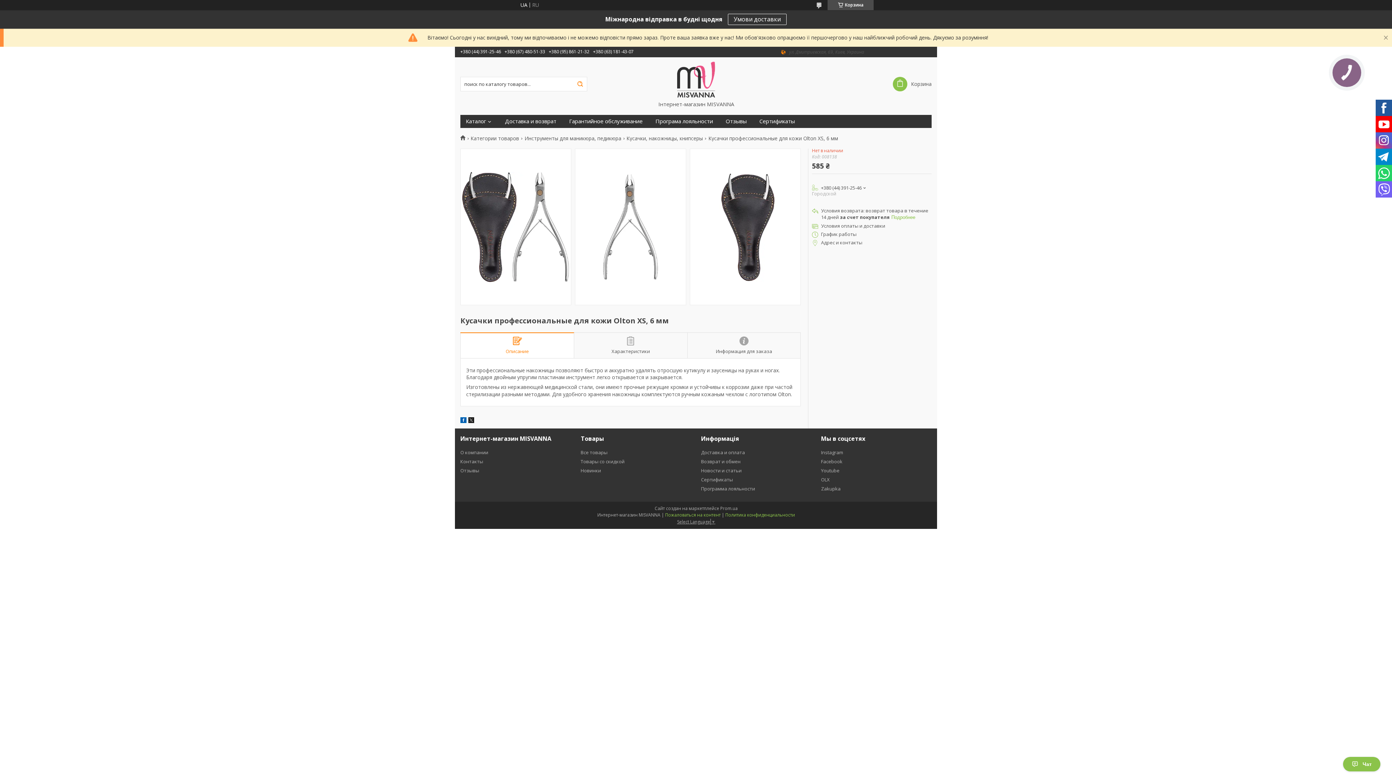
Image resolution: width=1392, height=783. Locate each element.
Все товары (594, 452)
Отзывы (736, 121)
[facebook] (463, 421)
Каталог (476, 121)
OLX (825, 479)
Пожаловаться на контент (693, 515)
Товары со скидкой (603, 461)
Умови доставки (757, 19)
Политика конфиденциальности (760, 515)
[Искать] (580, 84)
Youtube (830, 470)
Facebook (831, 461)
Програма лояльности (684, 121)
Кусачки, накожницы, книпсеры (664, 138)
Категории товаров (495, 138)
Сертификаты (777, 121)
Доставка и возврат (530, 121)
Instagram (832, 452)
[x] (471, 421)
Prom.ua (729, 508)
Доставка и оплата (723, 452)
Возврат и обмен (721, 461)
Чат (1367, 764)
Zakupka (831, 488)
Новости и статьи (721, 470)
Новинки (591, 470)
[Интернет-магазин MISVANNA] (696, 79)
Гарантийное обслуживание (606, 121)
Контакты (471, 461)
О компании (474, 452)
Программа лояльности (728, 488)
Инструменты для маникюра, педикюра (573, 138)
